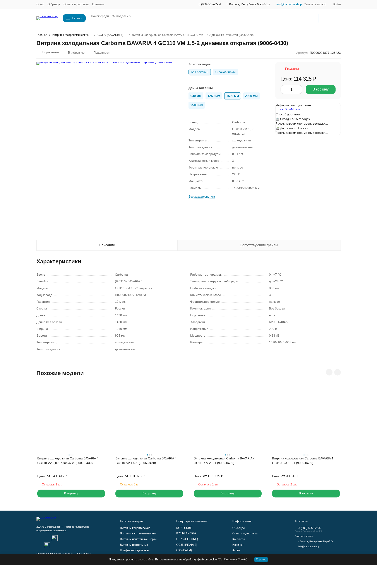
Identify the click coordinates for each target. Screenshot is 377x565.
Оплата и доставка (76, 4)
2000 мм (251, 96)
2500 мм (196, 105)
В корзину (321, 89)
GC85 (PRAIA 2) (186, 544)
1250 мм (213, 96)
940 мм (195, 96)
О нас (40, 4)
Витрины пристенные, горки (138, 539)
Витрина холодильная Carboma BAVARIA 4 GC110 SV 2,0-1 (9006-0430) (224, 461)
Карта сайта (84, 553)
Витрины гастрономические (70, 35)
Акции (236, 550)
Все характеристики (201, 196)
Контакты (98, 4)
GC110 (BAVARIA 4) (110, 35)
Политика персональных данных (54, 553)
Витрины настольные (134, 544)
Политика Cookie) (235, 559)
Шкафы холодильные (134, 550)
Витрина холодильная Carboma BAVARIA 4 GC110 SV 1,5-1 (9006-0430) (146, 461)
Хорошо (261, 559)
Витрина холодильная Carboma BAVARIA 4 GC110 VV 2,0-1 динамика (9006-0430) (67, 461)
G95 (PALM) (184, 550)
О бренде (54, 4)
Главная (41, 35)
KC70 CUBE (184, 528)
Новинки (237, 544)
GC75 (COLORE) (187, 539)
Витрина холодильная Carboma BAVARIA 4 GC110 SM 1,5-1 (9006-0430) (302, 461)
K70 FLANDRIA (186, 533)
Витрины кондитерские (135, 528)
